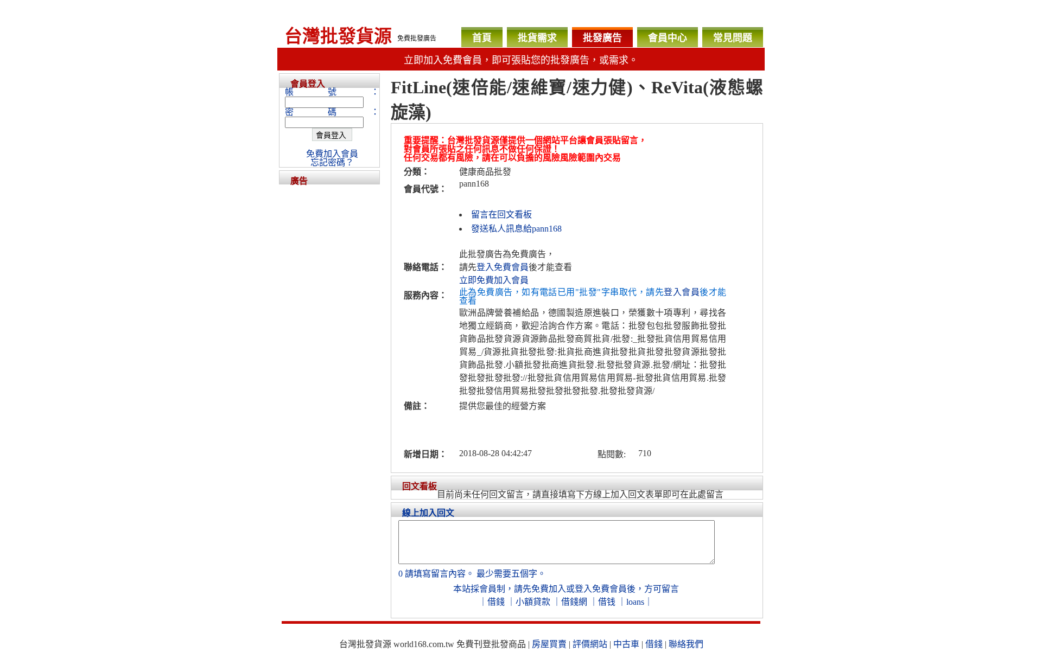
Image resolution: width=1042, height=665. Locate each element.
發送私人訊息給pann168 (516, 228)
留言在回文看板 (501, 214)
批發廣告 (602, 38)
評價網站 (590, 644)
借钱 (606, 601)
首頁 (482, 38)
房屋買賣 (549, 644)
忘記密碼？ (332, 162)
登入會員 (682, 292)
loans (635, 601)
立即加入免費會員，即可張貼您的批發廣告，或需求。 (521, 60)
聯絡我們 (686, 644)
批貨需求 (537, 38)
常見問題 (732, 38)
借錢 (496, 601)
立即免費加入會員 (494, 280)
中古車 (626, 644)
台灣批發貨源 (338, 36)
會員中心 (667, 38)
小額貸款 (533, 601)
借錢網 (574, 601)
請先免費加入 (540, 588)
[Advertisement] (329, 347)
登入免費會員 (502, 267)
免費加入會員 (332, 153)
